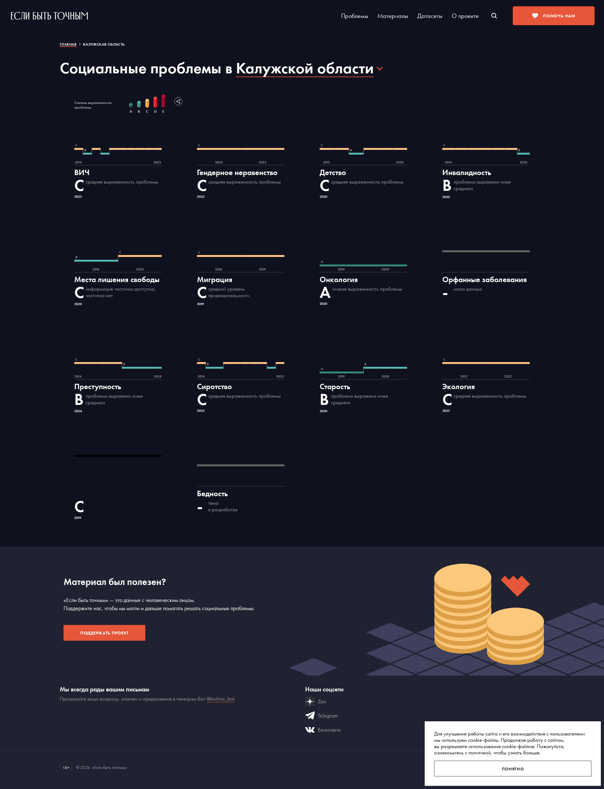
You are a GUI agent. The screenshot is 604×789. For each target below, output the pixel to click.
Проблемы (354, 16)
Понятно (513, 769)
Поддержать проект (104, 633)
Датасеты (429, 16)
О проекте (465, 16)
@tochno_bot (220, 698)
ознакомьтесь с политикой (462, 752)
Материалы (393, 16)
